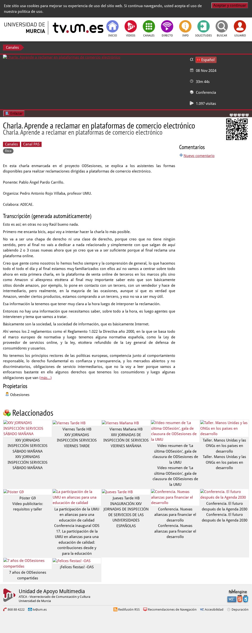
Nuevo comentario (199, 156)
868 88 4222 (16, 609)
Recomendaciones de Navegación (172, 609)
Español (208, 60)
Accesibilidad (214, 609)
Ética (8, 151)
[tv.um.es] (77, 28)
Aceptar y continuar (229, 5)
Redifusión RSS (129, 609)
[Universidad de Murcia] (25, 28)
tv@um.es (40, 609)
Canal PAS (31, 144)
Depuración (240, 609)
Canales (12, 47)
